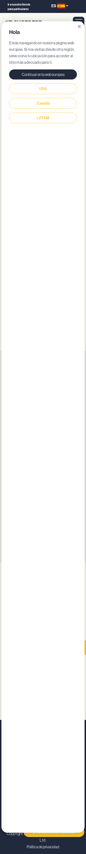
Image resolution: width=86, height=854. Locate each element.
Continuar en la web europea (43, 74)
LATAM (43, 118)
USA (43, 88)
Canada (43, 103)
